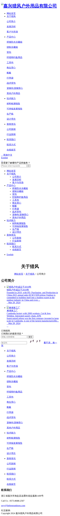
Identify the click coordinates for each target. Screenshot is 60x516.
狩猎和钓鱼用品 (14, 57)
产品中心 (11, 37)
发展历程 (11, 26)
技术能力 (11, 98)
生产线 (10, 114)
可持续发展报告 (14, 109)
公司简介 (11, 21)
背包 (9, 52)
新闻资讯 (11, 124)
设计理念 (11, 119)
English (4, 158)
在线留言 (11, 150)
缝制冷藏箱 (12, 47)
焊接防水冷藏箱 (14, 42)
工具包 (10, 62)
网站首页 (11, 13)
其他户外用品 (13, 93)
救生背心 (11, 67)
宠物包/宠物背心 (15, 88)
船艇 (9, 73)
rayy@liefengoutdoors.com (13, 505)
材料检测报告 (13, 103)
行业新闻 (11, 134)
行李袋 (10, 78)
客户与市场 (12, 32)
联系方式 (11, 144)
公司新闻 (11, 129)
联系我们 (11, 139)
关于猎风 (11, 16)
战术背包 (11, 83)
